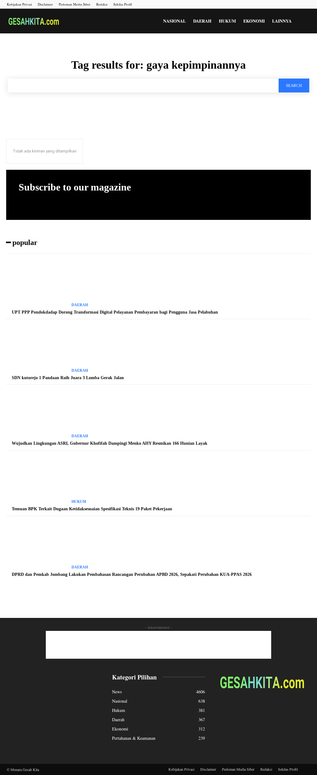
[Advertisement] (158, 645)
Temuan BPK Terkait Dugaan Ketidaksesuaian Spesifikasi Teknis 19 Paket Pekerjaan (92, 509)
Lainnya (282, 21)
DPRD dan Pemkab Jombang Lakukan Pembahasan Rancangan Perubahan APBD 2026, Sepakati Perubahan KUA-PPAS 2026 (132, 574)
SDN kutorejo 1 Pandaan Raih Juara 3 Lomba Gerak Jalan (68, 377)
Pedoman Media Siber (74, 4)
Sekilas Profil (122, 4)
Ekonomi (254, 21)
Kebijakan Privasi (19, 4)
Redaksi (101, 4)
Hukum (227, 21)
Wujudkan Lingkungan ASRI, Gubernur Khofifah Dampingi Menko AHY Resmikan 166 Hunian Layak (109, 443)
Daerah (202, 21)
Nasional (174, 21)
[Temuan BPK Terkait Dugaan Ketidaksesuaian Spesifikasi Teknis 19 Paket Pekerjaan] (36, 480)
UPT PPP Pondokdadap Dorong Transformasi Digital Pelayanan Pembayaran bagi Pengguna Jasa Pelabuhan (115, 312)
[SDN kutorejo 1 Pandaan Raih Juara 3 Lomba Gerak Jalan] (36, 348)
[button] (302, 21)
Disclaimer (45, 4)
